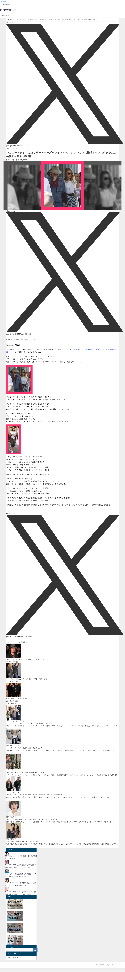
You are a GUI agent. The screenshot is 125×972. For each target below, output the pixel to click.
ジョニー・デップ (12, 148)
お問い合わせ (6, 4)
